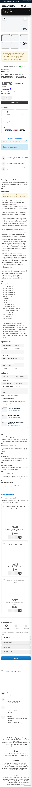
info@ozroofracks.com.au (14, 695)
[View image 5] (15, 45)
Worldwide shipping (17, 779)
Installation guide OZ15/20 (14, 766)
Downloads (20, 769)
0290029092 (12, 1)
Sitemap (26, 763)
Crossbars (20, 754)
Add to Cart (14, 102)
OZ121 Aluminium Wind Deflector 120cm (14, 603)
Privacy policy (12, 781)
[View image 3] (24, 37)
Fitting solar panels (12, 768)
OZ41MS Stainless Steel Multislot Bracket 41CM (14, 530)
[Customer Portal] (21, 6)
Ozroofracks (8, 6)
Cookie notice (20, 781)
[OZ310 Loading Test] (24, 45)
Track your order (19, 755)
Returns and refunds (19, 777)
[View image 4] (5, 45)
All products (5, 754)
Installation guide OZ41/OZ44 (11, 765)
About (15, 769)
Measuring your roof (17, 763)
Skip (15, 658)
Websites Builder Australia (18, 784)
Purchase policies (8, 777)
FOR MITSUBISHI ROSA (15, 66)
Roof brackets (13, 754)
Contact (11, 769)
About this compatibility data (14, 430)
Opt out (26, 755)
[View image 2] (15, 37)
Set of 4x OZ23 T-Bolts (14, 567)
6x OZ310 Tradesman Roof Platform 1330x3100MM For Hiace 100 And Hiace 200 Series (14, 68)
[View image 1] (5, 37)
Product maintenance (24, 768)
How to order (7, 763)
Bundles (25, 754)
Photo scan (11, 755)
